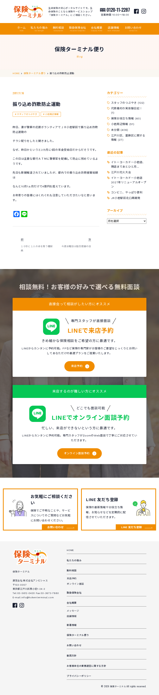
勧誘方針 (72, 655)
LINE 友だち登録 (131, 527)
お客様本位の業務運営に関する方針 (86, 666)
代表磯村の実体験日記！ (127, 108)
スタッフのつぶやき (27, 114)
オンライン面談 (75, 584)
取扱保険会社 (77, 29)
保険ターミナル (118, 686)
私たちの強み (39, 29)
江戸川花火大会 (121, 172)
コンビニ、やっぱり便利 (127, 192)
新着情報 (72, 625)
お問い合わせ (133, 29)
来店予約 (77, 366)
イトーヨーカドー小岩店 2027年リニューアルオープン (128, 182)
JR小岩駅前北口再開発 (125, 198)
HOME (70, 550)
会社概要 (96, 29)
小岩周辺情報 (52, 114)
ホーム (21, 29)
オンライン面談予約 (77, 453)
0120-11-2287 (118, 9)
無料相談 (58, 29)
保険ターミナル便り (78, 635)
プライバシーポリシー (79, 676)
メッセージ (73, 610)
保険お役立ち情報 (122, 118)
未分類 (115, 129)
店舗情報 (113, 29)
